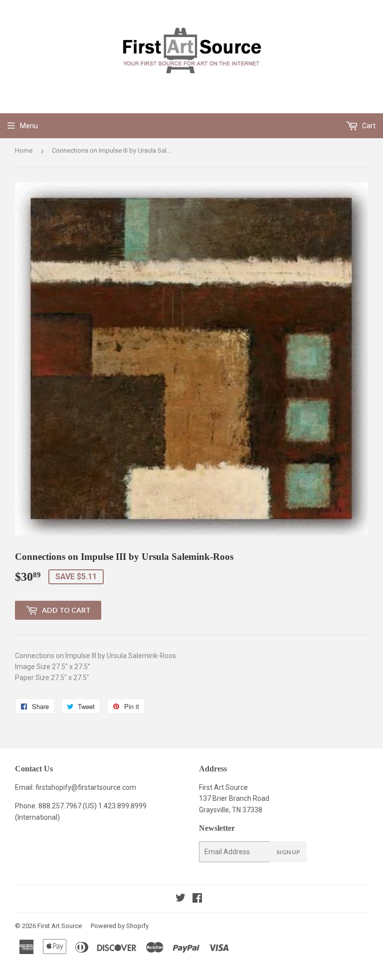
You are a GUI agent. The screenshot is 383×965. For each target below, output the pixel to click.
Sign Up (288, 852)
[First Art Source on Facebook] (197, 899)
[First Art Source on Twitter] (181, 899)
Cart (368, 126)
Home (23, 150)
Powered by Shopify (120, 926)
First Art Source (59, 926)
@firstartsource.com (103, 787)
